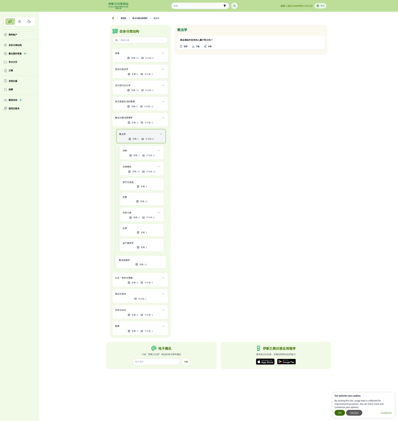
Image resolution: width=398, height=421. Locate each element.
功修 (125, 150)
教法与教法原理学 (124, 117)
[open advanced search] (225, 6)
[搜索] (234, 6)
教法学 (122, 134)
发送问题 (13, 81)
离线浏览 (15, 100)
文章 (11, 70)
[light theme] (19, 21)
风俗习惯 (127, 212)
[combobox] (198, 6)
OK (339, 412)
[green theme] (10, 21)
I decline (354, 412)
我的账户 (13, 34)
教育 (117, 326)
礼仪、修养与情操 (124, 277)
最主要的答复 (17, 53)
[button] (183, 46)
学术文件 (13, 62)
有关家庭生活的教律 (125, 101)
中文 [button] (322, 5)
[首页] (113, 18)
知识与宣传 (120, 293)
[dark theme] (29, 21)
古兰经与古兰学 (122, 85)
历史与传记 (120, 309)
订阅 (186, 361)
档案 (11, 89)
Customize (386, 412)
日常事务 (127, 166)
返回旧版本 (14, 108)
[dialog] (363, 405)
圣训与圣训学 (121, 69)
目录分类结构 (15, 45)
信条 (117, 53)
